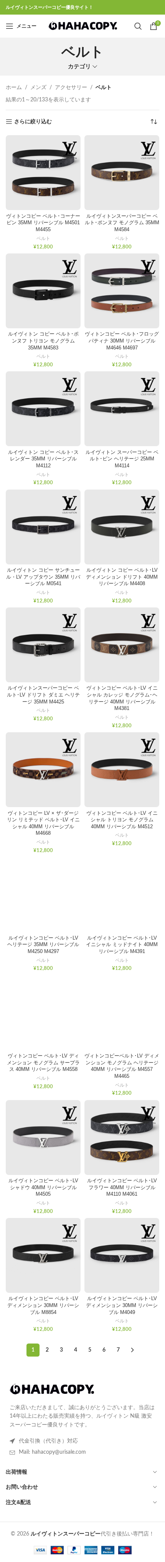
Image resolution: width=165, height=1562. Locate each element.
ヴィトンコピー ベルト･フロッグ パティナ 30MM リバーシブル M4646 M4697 (122, 340)
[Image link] (52, 1389)
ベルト (43, 238)
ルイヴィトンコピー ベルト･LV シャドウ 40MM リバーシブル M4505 (43, 1187)
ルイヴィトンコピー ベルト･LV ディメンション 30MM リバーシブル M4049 (122, 1305)
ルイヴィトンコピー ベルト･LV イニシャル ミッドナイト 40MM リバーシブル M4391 (122, 944)
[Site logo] (82, 26)
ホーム (14, 87)
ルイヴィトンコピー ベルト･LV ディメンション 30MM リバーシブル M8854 (43, 1305)
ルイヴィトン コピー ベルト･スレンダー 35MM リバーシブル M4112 (43, 459)
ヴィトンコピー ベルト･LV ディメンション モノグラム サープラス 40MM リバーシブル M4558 (43, 1062)
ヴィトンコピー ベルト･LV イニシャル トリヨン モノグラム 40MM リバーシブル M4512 (122, 820)
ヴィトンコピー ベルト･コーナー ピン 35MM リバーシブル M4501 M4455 (43, 222)
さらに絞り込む (33, 121)
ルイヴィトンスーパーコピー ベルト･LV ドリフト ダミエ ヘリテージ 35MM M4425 (43, 694)
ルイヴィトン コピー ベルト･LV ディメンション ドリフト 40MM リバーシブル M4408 (122, 577)
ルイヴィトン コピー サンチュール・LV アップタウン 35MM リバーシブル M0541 (43, 577)
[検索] (138, 26)
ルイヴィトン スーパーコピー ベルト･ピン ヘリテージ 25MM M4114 (122, 459)
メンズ (38, 87)
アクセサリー (71, 87)
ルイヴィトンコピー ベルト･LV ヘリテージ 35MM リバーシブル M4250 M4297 (43, 944)
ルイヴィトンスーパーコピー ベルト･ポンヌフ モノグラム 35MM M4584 (122, 222)
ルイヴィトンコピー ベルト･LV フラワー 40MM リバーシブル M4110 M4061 (122, 1187)
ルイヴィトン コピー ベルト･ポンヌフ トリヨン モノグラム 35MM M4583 (43, 340)
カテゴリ (79, 66)
